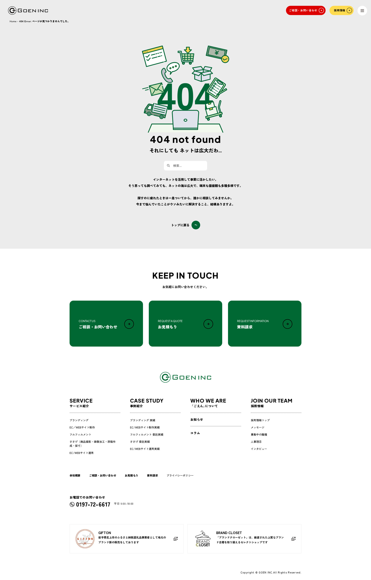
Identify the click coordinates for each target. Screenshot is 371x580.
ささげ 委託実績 (140, 441)
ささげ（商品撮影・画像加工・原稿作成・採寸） (93, 444)
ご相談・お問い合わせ (102, 475)
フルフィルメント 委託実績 (146, 434)
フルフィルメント (80, 434)
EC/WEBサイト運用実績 (145, 449)
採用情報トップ (260, 420)
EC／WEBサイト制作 (82, 427)
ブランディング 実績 (142, 420)
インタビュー (259, 449)
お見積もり (131, 475)
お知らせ (196, 419)
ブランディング (79, 420)
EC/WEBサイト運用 (82, 453)
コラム (195, 433)
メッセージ (257, 427)
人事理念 (256, 441)
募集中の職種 (259, 434)
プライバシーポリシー (180, 475)
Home (13, 21)
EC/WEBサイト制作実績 (145, 427)
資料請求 (152, 475)
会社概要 (75, 475)
